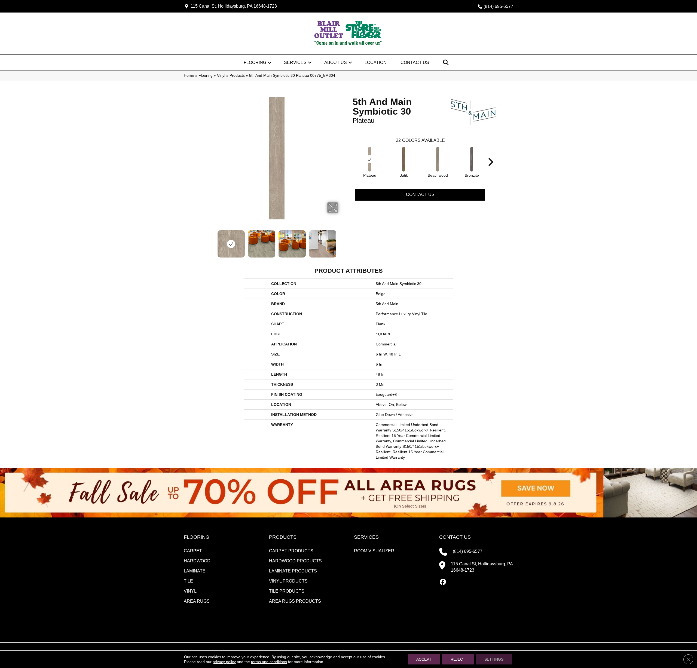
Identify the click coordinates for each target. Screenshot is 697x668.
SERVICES (366, 537)
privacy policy (224, 662)
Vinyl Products (288, 581)
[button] (269, 63)
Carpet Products (291, 551)
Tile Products (286, 591)
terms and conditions (269, 662)
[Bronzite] (472, 159)
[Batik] (404, 159)
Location (376, 62)
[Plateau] (370, 159)
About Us (335, 62)
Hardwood (197, 561)
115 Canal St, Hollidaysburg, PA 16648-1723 (234, 6)
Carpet (193, 551)
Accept (424, 659)
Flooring (255, 62)
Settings (493, 659)
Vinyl (221, 75)
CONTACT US (455, 537)
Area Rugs (197, 601)
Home (189, 75)
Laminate (195, 571)
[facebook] (443, 582)
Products (237, 75)
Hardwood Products (295, 561)
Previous (212, 241)
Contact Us (415, 62)
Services (295, 62)
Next (341, 241)
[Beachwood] (438, 159)
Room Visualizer (374, 551)
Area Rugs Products (295, 601)
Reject (458, 659)
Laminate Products (293, 571)
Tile (188, 581)
